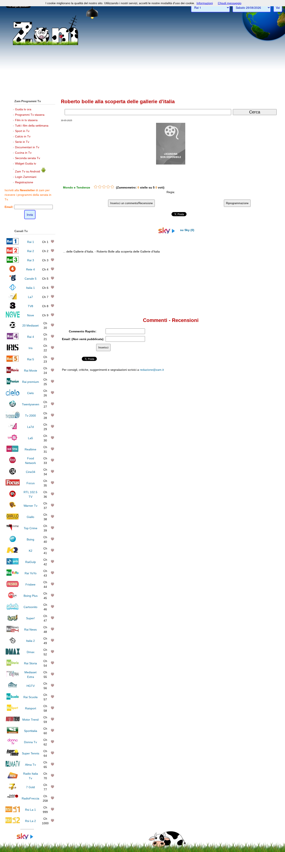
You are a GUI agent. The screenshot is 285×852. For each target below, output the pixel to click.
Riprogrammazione (237, 203)
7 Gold (30, 787)
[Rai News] (12, 631)
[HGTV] (12, 687)
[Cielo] (13, 394)
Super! (30, 618)
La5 (30, 438)
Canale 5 (31, 278)
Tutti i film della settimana (31, 125)
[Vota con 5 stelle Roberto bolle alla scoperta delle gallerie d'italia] (112, 186)
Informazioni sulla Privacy (235, 456)
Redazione (201, 456)
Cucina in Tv (23, 152)
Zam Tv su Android (28, 171)
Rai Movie (30, 370)
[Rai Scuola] (12, 698)
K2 (30, 550)
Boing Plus (31, 595)
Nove (30, 315)
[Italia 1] (12, 289)
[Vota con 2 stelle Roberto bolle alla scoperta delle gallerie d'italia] (99, 186)
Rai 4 (30, 336)
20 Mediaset (30, 325)
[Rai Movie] (12, 372)
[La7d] (12, 428)
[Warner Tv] (12, 507)
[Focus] (13, 484)
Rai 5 (30, 359)
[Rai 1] (12, 243)
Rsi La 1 (30, 809)
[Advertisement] (142, 64)
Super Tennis (30, 753)
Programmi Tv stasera (29, 114)
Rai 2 (30, 251)
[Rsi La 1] (12, 811)
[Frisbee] (12, 586)
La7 (30, 297)
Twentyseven (30, 404)
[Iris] (13, 349)
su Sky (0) (186, 230)
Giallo (30, 517)
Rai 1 (30, 242)
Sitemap (214, 456)
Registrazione (24, 182)
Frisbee (30, 584)
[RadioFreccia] (12, 800)
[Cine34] (12, 473)
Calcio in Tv (22, 136)
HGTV (30, 685)
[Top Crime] (12, 529)
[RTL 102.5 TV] (12, 496)
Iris (31, 348)
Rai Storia (30, 663)
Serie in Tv (22, 141)
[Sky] (27, 838)
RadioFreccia (30, 798)
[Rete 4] (12, 271)
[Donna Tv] (13, 743)
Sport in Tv (22, 131)
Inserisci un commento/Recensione (131, 203)
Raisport (30, 708)
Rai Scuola (30, 697)
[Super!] (12, 619)
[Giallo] (12, 518)
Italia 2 (30, 640)
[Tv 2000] (13, 417)
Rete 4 (30, 269)
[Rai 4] (12, 338)
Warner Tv (30, 505)
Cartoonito (30, 607)
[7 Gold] (12, 788)
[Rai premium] (12, 383)
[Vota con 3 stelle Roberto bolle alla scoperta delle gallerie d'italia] (104, 186)
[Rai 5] (12, 360)
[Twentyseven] (12, 405)
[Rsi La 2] (12, 822)
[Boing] (12, 541)
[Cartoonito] (12, 608)
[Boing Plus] (12, 597)
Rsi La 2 (30, 821)
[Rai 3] (12, 261)
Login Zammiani (25, 176)
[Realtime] (12, 450)
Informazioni (205, 3)
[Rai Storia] (12, 664)
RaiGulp (30, 562)
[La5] (12, 439)
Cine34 (30, 472)
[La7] (13, 298)
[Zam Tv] (45, 44)
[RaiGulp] (12, 563)
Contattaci (187, 456)
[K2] (13, 552)
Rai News (30, 629)
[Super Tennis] (12, 754)
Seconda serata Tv (27, 158)
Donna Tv (30, 742)
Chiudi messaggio (229, 3)
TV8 (30, 306)
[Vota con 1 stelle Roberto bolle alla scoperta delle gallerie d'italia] (95, 186)
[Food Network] (12, 462)
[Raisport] (12, 709)
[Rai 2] (12, 252)
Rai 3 (30, 260)
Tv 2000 (30, 415)
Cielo (30, 393)
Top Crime (30, 528)
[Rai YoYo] (12, 574)
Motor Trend (30, 719)
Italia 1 (30, 287)
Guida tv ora (23, 109)
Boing (30, 539)
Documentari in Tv (27, 147)
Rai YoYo (31, 573)
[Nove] (13, 316)
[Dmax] (12, 653)
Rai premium (30, 381)
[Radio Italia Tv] (13, 777)
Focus (30, 483)
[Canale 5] (12, 280)
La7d (30, 427)
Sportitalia (30, 731)
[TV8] (12, 307)
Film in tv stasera (26, 120)
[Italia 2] (12, 642)
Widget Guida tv (25, 163)
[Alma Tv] (12, 766)
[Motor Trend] (13, 721)
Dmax (30, 652)
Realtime (30, 449)
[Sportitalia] (12, 732)
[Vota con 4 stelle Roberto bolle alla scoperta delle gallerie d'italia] (108, 186)
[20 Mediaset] (12, 327)
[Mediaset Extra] (12, 676)
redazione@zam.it (152, 369)
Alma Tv (30, 764)
